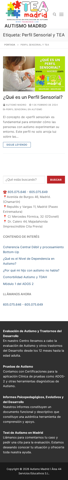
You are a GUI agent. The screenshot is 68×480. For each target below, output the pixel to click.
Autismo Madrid (26, 26)
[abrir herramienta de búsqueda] (54, 14)
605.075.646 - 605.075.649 (23, 304)
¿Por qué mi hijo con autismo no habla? (31, 270)
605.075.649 (38, 192)
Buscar (56, 179)
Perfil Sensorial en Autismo (23, 109)
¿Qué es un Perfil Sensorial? (33, 97)
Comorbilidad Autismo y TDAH (25, 277)
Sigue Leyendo (16, 144)
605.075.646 (17, 192)
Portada (9, 44)
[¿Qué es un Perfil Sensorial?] (34, 73)
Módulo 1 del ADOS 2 (18, 284)
